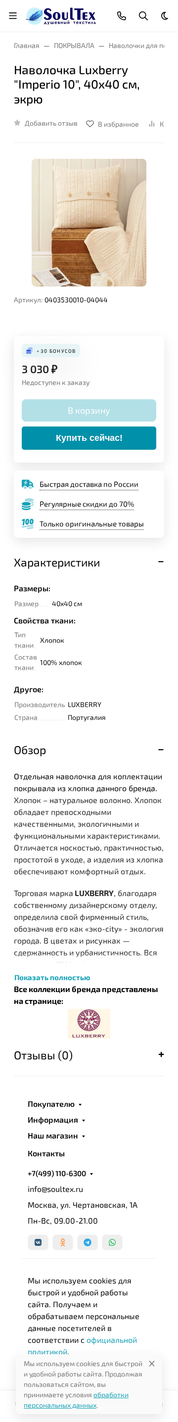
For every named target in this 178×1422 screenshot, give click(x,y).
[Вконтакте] (38, 1242)
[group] (89, 222)
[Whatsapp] (112, 1242)
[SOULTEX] (61, 14)
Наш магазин (53, 1135)
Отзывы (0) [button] (43, 1055)
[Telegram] (87, 1242)
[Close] (151, 1363)
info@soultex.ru (55, 1188)
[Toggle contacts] (122, 16)
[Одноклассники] (62, 1242)
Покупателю (51, 1104)
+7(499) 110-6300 (57, 1173)
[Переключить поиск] (143, 16)
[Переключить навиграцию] (13, 16)
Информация (53, 1120)
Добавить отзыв (51, 123)
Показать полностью (52, 977)
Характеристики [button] (57, 562)
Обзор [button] (30, 750)
